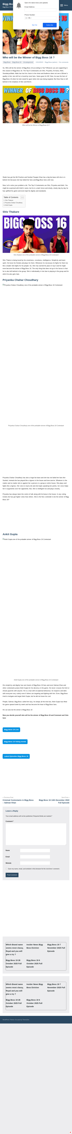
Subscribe (49, 25)
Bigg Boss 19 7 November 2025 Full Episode (56, 948)
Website (8, 863)
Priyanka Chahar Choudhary (13, 202)
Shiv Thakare (9, 200)
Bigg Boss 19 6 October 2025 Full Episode (34, 963)
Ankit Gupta (8, 205)
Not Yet (34, 25)
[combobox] (28, 17)
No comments (63, 62)
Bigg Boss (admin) (51, 62)
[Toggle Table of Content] (21, 197)
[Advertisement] (36, 151)
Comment (10, 821)
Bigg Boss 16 (16, 62)
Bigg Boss (7, 62)
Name (8, 850)
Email (8, 857)
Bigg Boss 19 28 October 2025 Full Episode (14, 963)
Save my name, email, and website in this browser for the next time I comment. (34, 869)
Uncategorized (28, 62)
